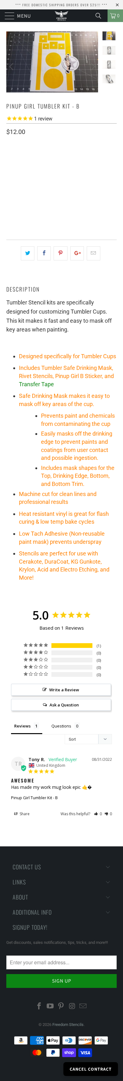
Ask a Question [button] (64, 705)
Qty (10, 195)
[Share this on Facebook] (44, 253)
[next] (92, 66)
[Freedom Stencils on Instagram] (72, 1006)
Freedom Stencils (68, 1024)
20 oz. (16, 177)
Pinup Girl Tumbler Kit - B (34, 797)
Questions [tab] (61, 726)
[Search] (100, 16)
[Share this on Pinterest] (60, 253)
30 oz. (37, 177)
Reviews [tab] (22, 726)
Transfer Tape (36, 384)
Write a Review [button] (64, 690)
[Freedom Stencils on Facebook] (39, 1006)
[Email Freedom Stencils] (83, 1006)
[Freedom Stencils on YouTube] (50, 1006)
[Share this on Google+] (77, 253)
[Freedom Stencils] (61, 15)
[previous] (12, 66)
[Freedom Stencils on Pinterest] (61, 1006)
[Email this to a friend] (93, 253)
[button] (98, 813)
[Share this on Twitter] (27, 253)
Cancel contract (91, 1069)
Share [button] (24, 813)
